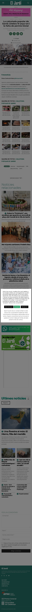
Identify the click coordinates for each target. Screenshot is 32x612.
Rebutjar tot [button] (24, 306)
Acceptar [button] (17, 306)
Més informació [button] (9, 306)
